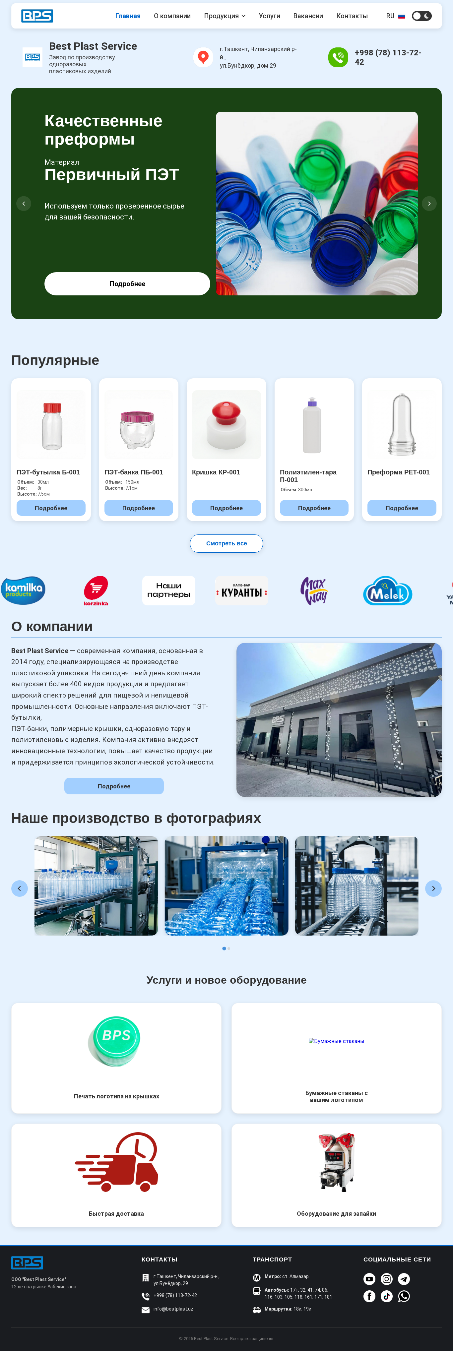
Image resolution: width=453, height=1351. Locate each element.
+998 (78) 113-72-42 (175, 1295)
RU (390, 16)
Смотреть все (226, 543)
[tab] (224, 948)
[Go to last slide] (19, 888)
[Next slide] (433, 888)
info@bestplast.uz (173, 1309)
